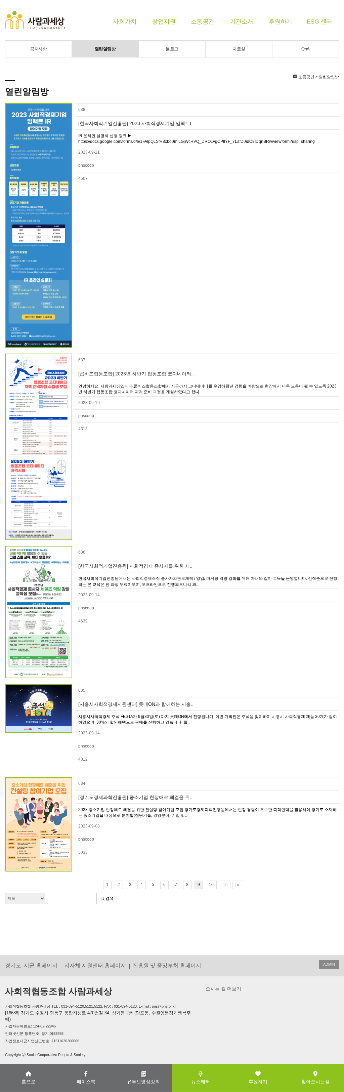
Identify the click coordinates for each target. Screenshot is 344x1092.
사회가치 (124, 21)
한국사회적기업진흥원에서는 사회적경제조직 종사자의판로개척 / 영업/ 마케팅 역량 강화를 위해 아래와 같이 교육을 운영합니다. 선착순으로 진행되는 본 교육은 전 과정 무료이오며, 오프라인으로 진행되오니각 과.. (207, 581)
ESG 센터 (319, 21)
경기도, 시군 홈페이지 (31, 965)
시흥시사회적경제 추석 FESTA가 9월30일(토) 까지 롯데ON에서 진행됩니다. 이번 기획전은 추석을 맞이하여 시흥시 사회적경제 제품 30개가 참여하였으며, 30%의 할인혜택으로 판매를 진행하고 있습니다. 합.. (207, 719)
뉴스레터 (200, 1081)
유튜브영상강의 (143, 1081)
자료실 (238, 48)
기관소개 (241, 21)
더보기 (233, 989)
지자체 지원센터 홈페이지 (95, 965)
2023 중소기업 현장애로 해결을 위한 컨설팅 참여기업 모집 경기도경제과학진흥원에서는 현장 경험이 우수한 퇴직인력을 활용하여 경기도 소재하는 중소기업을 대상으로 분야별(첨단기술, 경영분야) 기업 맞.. (207, 812)
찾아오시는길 (315, 1081)
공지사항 (38, 48)
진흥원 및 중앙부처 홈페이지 (167, 965)
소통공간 (202, 21)
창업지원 (163, 21)
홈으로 (29, 1081)
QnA (305, 48)
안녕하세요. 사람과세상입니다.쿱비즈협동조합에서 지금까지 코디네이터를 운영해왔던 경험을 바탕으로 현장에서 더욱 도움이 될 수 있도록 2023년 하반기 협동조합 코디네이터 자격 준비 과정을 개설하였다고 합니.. (207, 389)
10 (211, 884)
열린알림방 (105, 48)
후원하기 (280, 21)
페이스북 (86, 1081)
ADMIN (329, 964)
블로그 (172, 48)
